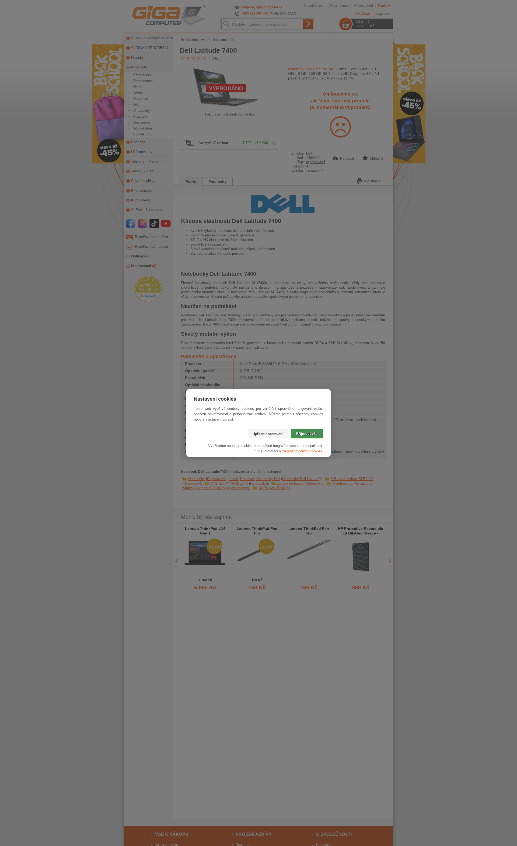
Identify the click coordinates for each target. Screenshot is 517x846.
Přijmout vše (306, 434)
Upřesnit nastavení (268, 434)
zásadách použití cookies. (302, 451)
